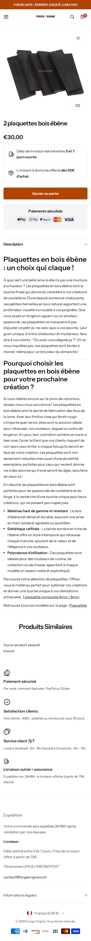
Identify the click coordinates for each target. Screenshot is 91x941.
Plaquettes (78, 605)
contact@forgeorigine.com (25, 877)
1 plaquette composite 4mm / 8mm (51, 597)
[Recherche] (72, 17)
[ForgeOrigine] (45, 16)
